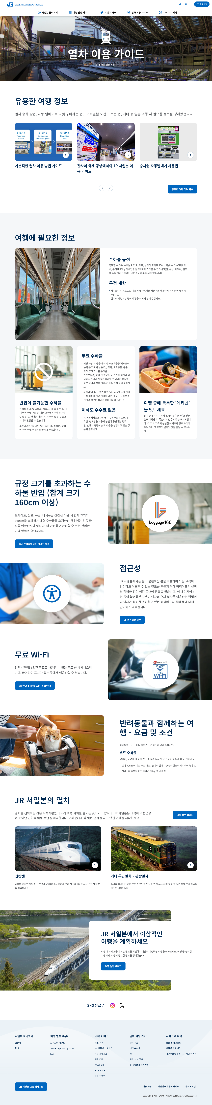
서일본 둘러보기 (50, 12)
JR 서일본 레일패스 (103, 1048)
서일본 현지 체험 (173, 1048)
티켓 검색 (99, 1042)
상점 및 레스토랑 (173, 1042)
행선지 (18, 1042)
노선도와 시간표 (57, 1042)
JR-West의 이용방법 (139, 1064)
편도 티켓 (99, 1059)
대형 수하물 (135, 1048)
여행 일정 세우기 (81, 12)
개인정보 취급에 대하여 (168, 1086)
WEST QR (99, 1064)
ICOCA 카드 (100, 1070)
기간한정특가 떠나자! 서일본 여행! (181, 1053)
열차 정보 (134, 1042)
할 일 (17, 1048)
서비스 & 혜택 (170, 12)
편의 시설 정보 (136, 1059)
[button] (102, 188)
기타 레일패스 (101, 1053)
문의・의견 (191, 1086)
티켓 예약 (203, 4)
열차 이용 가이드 (140, 12)
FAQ (52, 1053)
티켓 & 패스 (110, 12)
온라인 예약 (100, 1075)
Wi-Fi (132, 1053)
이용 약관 (147, 1086)
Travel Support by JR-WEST (64, 1048)
